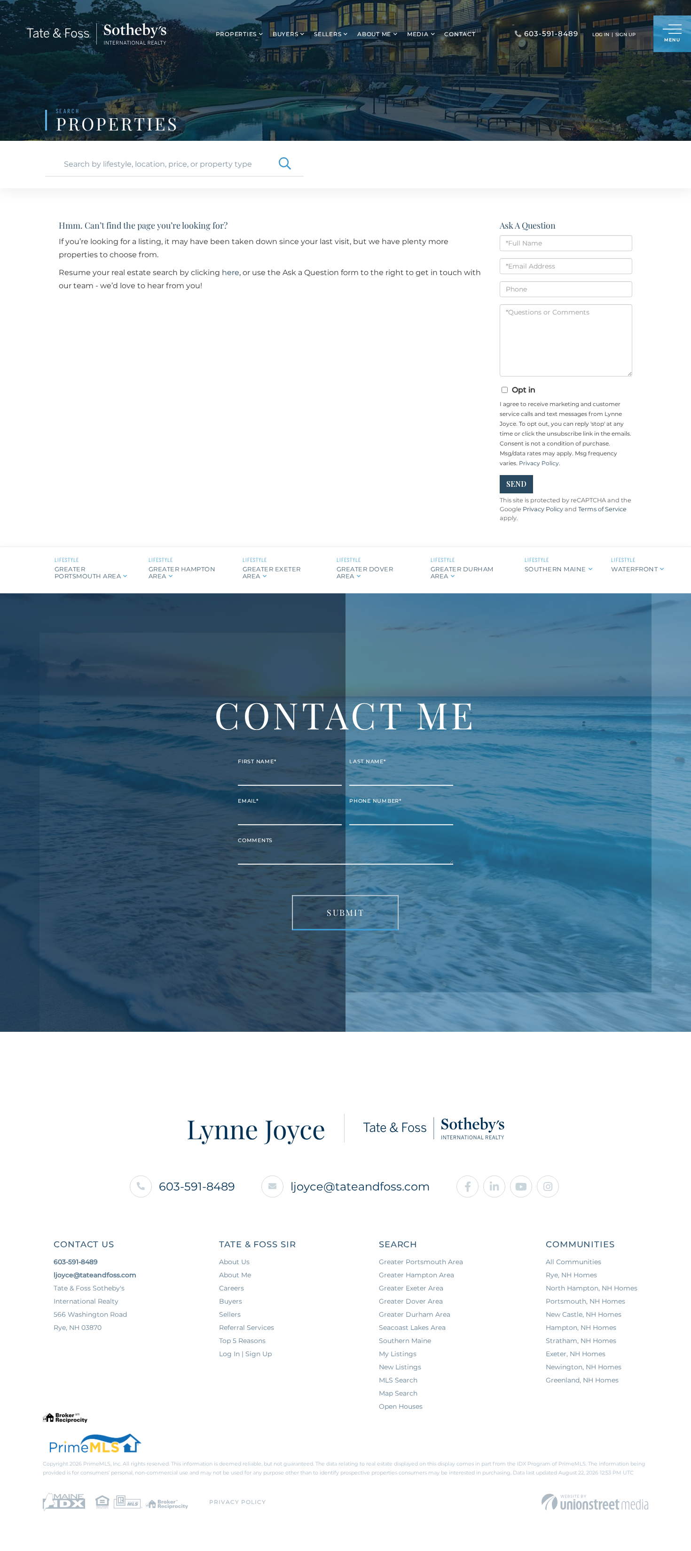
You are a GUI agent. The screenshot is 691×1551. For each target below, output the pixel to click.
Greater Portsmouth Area (88, 572)
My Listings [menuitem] (397, 1354)
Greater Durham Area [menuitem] (414, 1314)
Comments (255, 840)
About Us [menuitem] (234, 1262)
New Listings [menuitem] (400, 1367)
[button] (285, 164)
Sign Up (625, 34)
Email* (248, 801)
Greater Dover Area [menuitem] (411, 1301)
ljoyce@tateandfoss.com (360, 1186)
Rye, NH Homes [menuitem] (571, 1275)
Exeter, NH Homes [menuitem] (575, 1354)
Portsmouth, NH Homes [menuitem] (585, 1301)
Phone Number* (375, 801)
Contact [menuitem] (459, 34)
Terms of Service (602, 509)
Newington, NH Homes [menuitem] (583, 1367)
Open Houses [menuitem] (401, 1406)
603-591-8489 (197, 1186)
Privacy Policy (539, 463)
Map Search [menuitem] (398, 1393)
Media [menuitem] (418, 34)
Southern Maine (555, 569)
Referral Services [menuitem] (246, 1327)
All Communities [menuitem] (573, 1262)
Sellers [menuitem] (327, 34)
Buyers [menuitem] (285, 34)
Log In (600, 34)
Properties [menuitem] (236, 34)
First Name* (257, 761)
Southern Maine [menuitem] (405, 1340)
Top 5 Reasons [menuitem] (242, 1340)
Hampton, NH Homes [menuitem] (581, 1327)
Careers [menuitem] (231, 1288)
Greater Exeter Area (272, 572)
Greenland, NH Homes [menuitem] (582, 1380)
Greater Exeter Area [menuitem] (411, 1288)
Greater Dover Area (365, 572)
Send (516, 484)
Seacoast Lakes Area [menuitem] (412, 1327)
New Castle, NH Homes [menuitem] (583, 1314)
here (230, 272)
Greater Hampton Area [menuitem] (416, 1275)
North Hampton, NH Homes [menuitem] (591, 1288)
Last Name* (367, 761)
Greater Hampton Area (182, 572)
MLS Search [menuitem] (398, 1380)
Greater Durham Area (462, 572)
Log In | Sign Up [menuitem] (245, 1354)
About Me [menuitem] (374, 34)
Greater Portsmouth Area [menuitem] (421, 1262)
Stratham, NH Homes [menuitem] (581, 1340)
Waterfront (634, 569)
